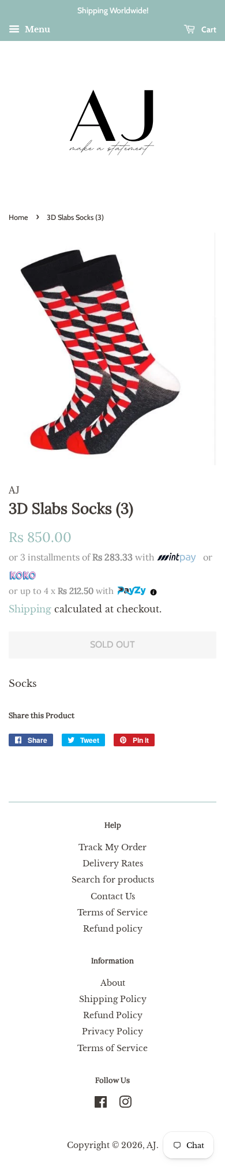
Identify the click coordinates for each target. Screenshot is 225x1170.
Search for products (113, 879)
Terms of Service (112, 912)
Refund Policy (112, 1015)
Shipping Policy (113, 999)
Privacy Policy (112, 1031)
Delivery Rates (112, 863)
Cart (208, 29)
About (112, 983)
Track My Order (112, 847)
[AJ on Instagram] (125, 1104)
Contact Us (113, 896)
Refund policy (112, 929)
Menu (36, 29)
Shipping (30, 609)
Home (18, 217)
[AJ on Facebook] (100, 1104)
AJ (151, 1145)
